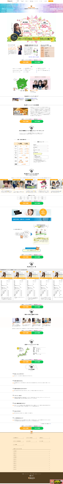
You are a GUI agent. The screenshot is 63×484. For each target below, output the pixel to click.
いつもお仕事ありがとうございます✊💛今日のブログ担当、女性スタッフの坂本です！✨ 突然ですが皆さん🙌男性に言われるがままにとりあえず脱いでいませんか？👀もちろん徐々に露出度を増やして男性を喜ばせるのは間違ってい (6, 192)
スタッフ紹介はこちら (31, 250)
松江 (36, 351)
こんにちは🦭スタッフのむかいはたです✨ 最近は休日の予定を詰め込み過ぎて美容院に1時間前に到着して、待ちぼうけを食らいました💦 (31, 192)
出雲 (38, 351)
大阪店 (28, 198)
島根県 (34, 351)
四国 (20, 355)
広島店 (35, 198)
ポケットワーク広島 (4, 179)
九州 (18, 355)
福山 (38, 348)
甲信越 (25, 353)
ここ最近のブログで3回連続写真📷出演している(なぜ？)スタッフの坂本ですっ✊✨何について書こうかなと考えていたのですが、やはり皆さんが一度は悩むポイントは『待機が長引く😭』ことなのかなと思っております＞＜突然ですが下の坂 (56, 192)
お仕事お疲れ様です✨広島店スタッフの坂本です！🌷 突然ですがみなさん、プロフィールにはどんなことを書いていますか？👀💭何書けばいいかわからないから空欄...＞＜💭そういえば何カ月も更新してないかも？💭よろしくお (19, 192)
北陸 (22, 353)
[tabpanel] (6, 186)
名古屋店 (21, 198)
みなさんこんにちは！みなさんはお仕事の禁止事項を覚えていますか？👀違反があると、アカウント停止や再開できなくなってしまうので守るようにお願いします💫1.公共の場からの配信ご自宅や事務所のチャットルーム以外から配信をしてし (43, 192)
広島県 (34, 348)
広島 (36, 348)
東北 (26, 352)
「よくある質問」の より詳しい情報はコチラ (45, 423)
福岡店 (42, 198)
